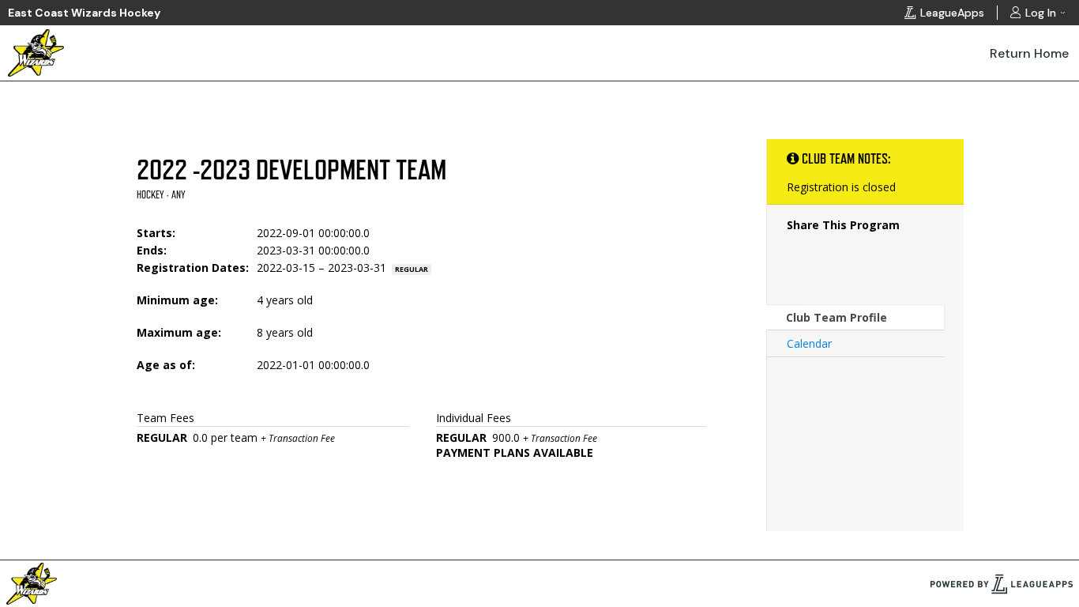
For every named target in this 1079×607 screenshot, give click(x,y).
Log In (1040, 13)
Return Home (1029, 53)
